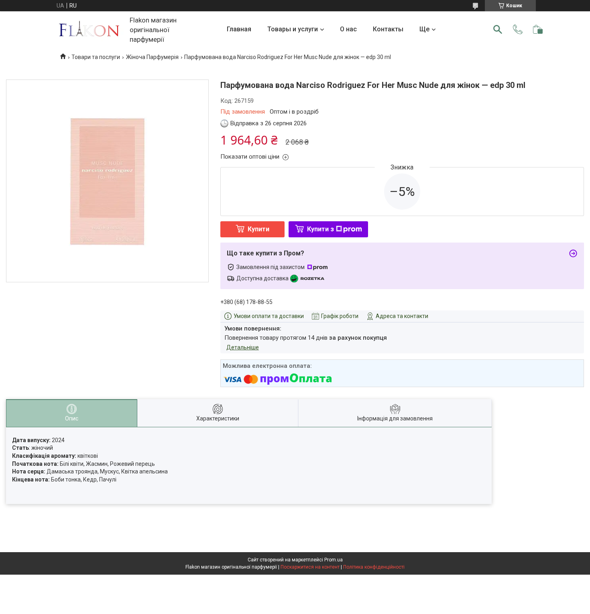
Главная (239, 29)
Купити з (320, 229)
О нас (348, 29)
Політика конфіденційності (374, 567)
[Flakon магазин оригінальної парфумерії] (90, 29)
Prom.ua (333, 560)
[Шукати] (498, 29)
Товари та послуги (95, 57)
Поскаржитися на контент (310, 567)
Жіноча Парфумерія (152, 57)
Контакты (388, 29)
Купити (258, 229)
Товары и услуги (292, 29)
